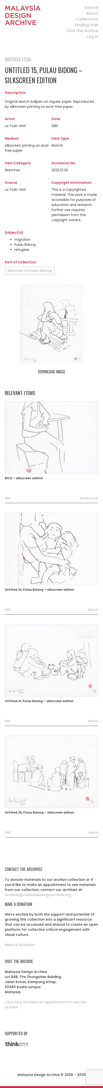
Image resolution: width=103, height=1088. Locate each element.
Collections (87, 19)
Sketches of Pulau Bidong (29, 270)
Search (91, 7)
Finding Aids (86, 25)
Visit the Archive (82, 31)
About (92, 13)
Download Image (51, 372)
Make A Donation (19, 944)
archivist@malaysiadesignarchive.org (38, 894)
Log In (92, 36)
